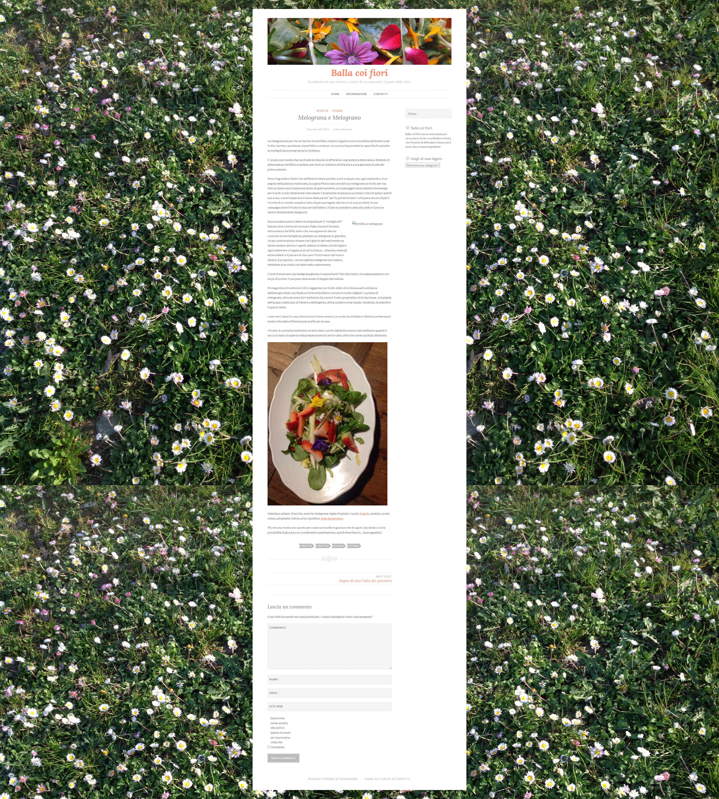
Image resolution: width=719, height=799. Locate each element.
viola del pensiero (332, 518)
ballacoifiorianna (342, 129)
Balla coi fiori (359, 72)
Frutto (323, 545)
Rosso (339, 545)
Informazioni (356, 93)
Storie (337, 110)
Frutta (306, 545)
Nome (274, 679)
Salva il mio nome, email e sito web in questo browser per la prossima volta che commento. (281, 732)
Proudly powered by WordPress (333, 778)
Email (274, 692)
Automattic (401, 778)
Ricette (322, 110)
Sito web (276, 706)
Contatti (381, 93)
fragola (364, 513)
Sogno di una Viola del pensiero (365, 579)
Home (335, 93)
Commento (277, 627)
